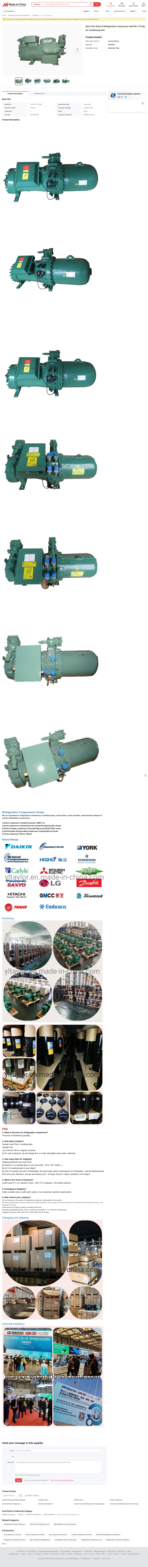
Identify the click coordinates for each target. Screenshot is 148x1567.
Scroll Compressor (46, 15)
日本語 (98, 1554)
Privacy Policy (106, 1558)
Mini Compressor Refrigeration (40, 1540)
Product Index (111, 1551)
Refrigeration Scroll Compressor (14, 1524)
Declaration (96, 1558)
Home (4, 15)
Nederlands (78, 1554)
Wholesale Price (77, 1551)
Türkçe (116, 1554)
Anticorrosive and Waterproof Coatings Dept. (89, 1504)
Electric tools (78, 1500)
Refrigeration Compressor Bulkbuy (117, 1540)
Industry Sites (88, 1551)
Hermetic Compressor (45, 1504)
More (4, 1544)
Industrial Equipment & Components (18, 15)
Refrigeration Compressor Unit (91, 1540)
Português (38, 1554)
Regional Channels (99, 1551)
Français (45, 1554)
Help (107, 11)
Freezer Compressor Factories (82, 1535)
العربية (85, 1554)
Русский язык (55, 1554)
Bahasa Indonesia (134, 1554)
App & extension (119, 11)
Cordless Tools (43, 1500)
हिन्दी (103, 1554)
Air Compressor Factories (12, 1535)
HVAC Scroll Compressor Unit (39, 1524)
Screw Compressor (116, 1500)
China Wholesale (65, 1551)
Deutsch (70, 1554)
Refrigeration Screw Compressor (66, 1540)
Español (30, 1554)
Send (18, 1480)
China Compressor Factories (35, 1535)
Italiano (63, 1554)
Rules (144, 11)
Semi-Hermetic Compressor (11, 1504)
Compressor (35, 15)
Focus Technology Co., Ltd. (60, 1558)
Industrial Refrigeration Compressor (108, 1535)
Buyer (96, 11)
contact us (81, 19)
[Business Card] (143, 103)
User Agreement (86, 1558)
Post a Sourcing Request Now (62, 1480)
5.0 (118, 97)
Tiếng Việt (123, 1554)
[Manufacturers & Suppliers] (14, 4)
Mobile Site (121, 1551)
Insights (128, 1551)
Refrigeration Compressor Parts (14, 1540)
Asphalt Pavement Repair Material (13, 1500)
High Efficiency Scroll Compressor (65, 1524)
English (23, 1554)
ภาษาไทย (109, 1554)
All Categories (9, 11)
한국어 (92, 1554)
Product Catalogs (33, 1495)
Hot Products (21, 1551)
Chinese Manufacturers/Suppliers (48, 1551)
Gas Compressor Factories (58, 1535)
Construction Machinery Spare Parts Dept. (124, 1504)
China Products (31, 1551)
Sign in (143, 6)
